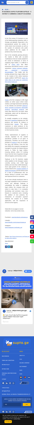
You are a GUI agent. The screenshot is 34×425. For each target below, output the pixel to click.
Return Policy (6, 364)
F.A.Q (21, 359)
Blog (21, 370)
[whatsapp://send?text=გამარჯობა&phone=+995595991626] (13, 383)
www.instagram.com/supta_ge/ (13, 227)
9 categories (13, 120)
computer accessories (15, 107)
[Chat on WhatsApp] (32, 241)
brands (17, 124)
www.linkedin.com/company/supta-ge (15, 222)
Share (6, 243)
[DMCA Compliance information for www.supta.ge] (28, 411)
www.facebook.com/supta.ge (20, 217)
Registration (5, 356)
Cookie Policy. (16, 418)
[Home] (17, 342)
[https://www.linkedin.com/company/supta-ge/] (32, 227)
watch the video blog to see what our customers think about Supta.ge (16, 79)
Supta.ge (14, 142)
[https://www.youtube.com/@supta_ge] (32, 236)
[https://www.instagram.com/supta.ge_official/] (32, 222)
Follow (29, 271)
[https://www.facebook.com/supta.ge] (32, 217)
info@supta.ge (6, 391)
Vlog (21, 374)
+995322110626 (5, 387)
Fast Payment (23, 366)
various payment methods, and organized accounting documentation (16, 70)
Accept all (8, 421)
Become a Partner (24, 363)
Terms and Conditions (8, 360)
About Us (22, 355)
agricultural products (17, 109)
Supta (7, 100)
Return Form (5, 369)
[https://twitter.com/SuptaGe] (32, 232)
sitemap (4, 379)
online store (15, 64)
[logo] (2, 2)
